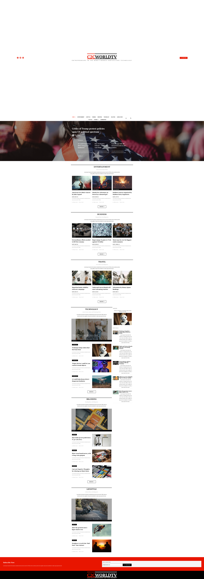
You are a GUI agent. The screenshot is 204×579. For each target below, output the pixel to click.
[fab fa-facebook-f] (18, 58)
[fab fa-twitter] (20, 58)
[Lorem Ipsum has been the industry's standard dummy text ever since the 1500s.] (81, 187)
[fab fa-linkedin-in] (23, 58)
